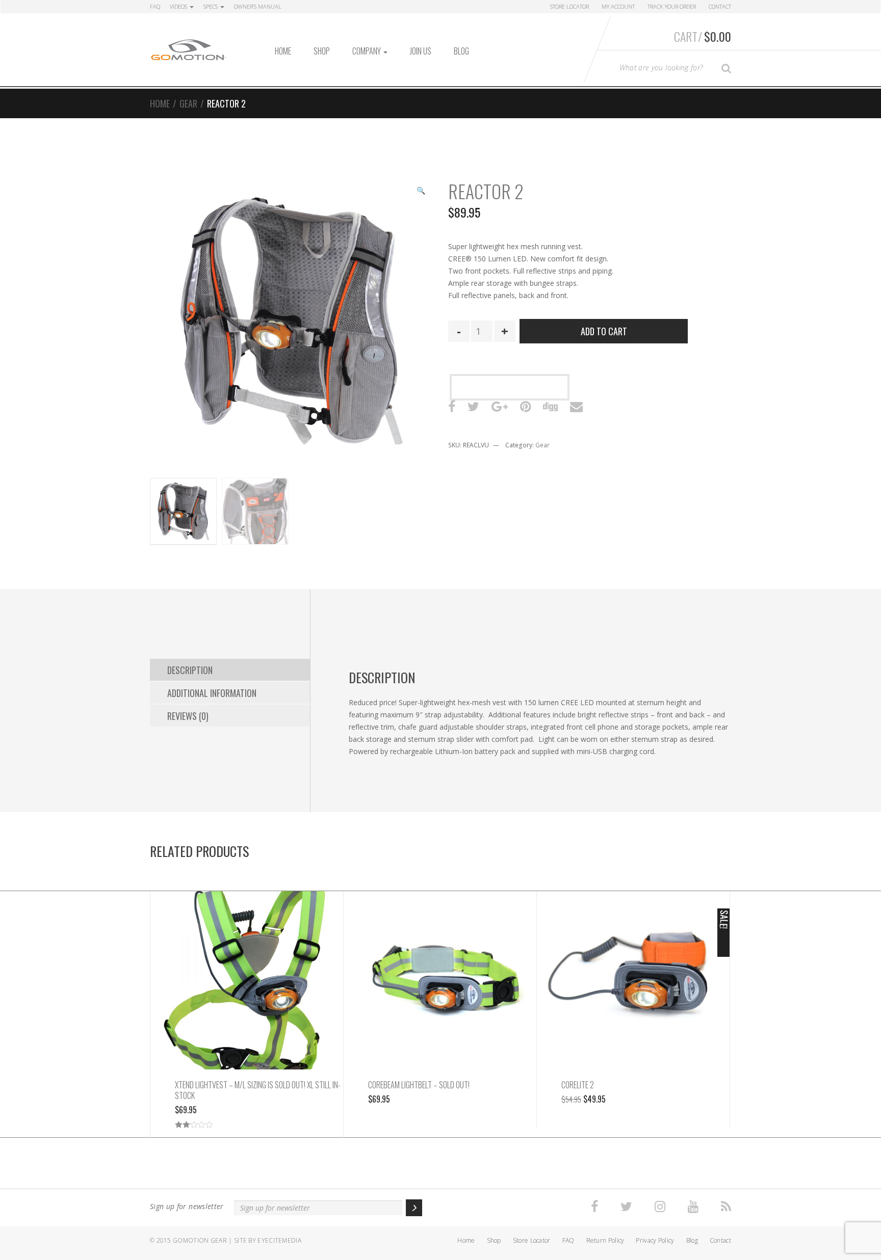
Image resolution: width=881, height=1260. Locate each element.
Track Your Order (671, 6)
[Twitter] (626, 1206)
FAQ (155, 6)
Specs (211, 6)
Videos (179, 6)
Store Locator (569, 6)
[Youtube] (693, 1206)
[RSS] (726, 1206)
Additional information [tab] (211, 693)
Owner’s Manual (257, 6)
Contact (720, 6)
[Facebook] (594, 1206)
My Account (618, 6)
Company (367, 51)
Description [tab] (190, 670)
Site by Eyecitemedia (267, 1240)
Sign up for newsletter (187, 1206)
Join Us (420, 51)
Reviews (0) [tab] (188, 715)
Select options (246, 969)
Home (283, 51)
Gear (188, 103)
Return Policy (605, 1240)
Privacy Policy (655, 1240)
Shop (322, 51)
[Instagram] (660, 1206)
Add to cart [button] (633, 969)
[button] (420, 191)
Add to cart (604, 331)
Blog (461, 51)
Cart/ (702, 36)
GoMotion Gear (200, 1240)
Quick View (247, 990)
